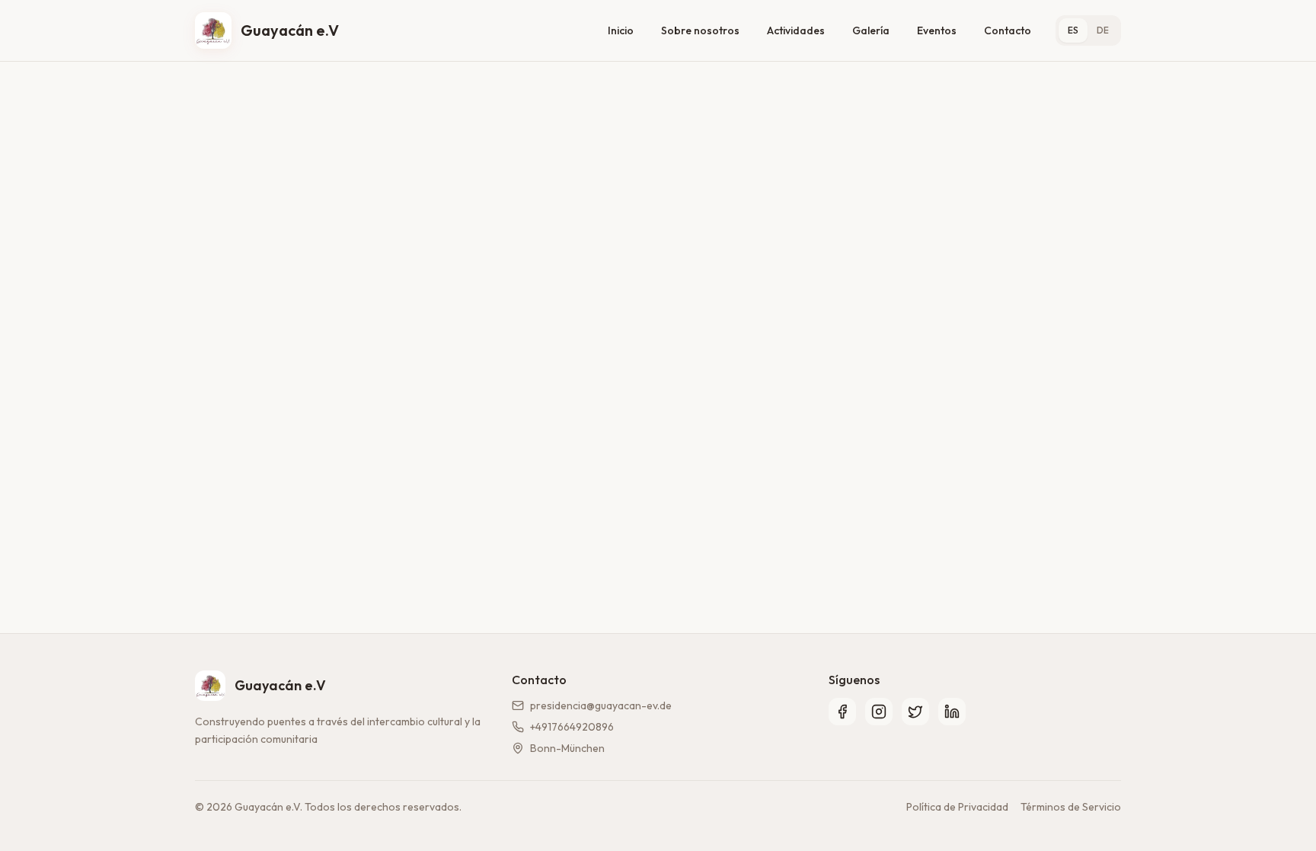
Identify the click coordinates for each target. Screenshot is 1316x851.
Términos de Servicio (1071, 807)
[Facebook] (842, 711)
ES (1073, 30)
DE (1103, 30)
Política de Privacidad (957, 807)
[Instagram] (879, 711)
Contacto (1007, 30)
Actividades (796, 30)
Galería (871, 30)
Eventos (937, 30)
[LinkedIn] (952, 711)
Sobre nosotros (700, 30)
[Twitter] (915, 711)
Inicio (621, 30)
